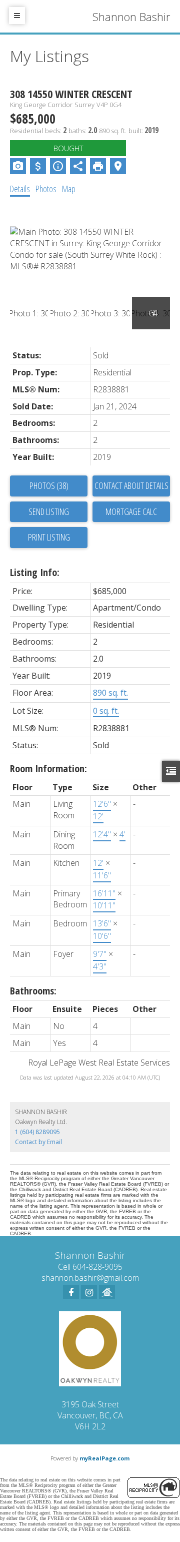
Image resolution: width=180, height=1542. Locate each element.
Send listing (48, 511)
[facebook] (71, 1292)
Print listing (49, 537)
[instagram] (89, 1292)
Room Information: (48, 768)
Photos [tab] (46, 189)
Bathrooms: (33, 990)
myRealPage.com (105, 1458)
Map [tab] (69, 189)
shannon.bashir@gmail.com (90, 1277)
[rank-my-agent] (107, 1292)
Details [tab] (20, 189)
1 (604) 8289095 (37, 1132)
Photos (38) (49, 485)
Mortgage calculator (131, 512)
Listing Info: (35, 572)
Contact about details (131, 485)
